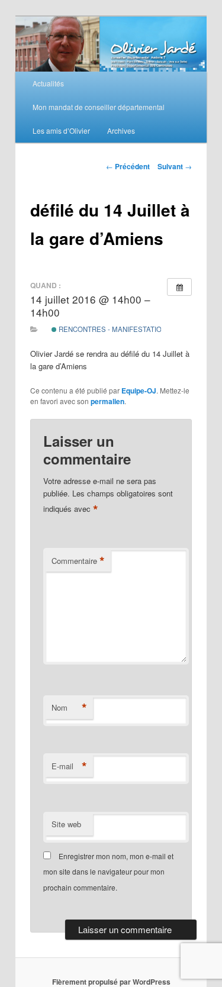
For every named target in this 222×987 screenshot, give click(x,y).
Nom (69, 707)
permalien (107, 401)
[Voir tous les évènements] (179, 287)
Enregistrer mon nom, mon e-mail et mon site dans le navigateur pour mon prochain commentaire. (108, 871)
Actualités (48, 83)
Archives (121, 130)
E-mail (69, 766)
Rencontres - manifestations (114, 329)
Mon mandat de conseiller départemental (99, 107)
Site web (66, 824)
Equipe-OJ (138, 390)
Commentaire (78, 560)
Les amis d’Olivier (61, 130)
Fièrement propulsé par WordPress (111, 981)
